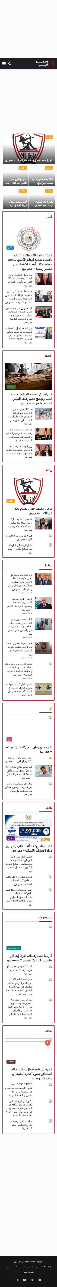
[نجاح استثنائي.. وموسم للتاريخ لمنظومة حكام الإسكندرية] (50, 1121)
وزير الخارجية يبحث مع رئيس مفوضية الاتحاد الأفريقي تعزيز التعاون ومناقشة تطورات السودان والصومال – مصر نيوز (20, 582)
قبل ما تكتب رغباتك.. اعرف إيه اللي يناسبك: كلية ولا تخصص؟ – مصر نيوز (29, 958)
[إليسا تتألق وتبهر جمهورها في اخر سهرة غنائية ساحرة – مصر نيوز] (50, 966)
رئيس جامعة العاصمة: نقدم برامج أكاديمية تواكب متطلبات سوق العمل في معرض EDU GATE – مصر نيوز (19, 897)
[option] (28, 171)
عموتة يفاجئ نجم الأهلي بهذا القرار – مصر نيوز (16, 182)
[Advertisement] (28, 29)
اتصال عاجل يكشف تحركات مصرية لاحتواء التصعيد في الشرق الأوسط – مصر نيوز (19, 687)
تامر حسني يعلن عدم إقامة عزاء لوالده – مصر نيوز (29, 749)
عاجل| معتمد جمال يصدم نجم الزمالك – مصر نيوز (29, 160)
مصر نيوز (17, 1261)
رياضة (48, 137)
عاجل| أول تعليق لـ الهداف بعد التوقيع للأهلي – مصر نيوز (44, 205)
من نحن (27, 1266)
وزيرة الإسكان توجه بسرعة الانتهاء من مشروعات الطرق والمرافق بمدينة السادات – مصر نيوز (19, 451)
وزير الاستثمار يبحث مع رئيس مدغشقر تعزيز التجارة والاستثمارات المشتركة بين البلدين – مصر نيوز (19, 435)
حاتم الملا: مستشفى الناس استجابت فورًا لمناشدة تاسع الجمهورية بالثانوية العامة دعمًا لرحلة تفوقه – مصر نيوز (18, 297)
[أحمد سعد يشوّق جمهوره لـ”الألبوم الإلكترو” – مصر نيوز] (50, 757)
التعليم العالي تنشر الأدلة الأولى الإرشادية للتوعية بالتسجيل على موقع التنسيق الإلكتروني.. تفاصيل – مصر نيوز (18, 864)
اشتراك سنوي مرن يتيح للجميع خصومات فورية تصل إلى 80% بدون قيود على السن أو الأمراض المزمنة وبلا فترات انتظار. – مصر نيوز (19, 1009)
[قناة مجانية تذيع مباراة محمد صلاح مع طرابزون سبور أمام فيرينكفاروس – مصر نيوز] (42, 175)
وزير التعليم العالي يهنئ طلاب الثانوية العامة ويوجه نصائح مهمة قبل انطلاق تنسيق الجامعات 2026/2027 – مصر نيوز (18, 335)
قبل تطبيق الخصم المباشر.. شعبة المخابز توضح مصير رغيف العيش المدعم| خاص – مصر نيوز (31, 399)
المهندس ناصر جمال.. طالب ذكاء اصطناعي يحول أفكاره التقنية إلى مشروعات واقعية (32, 1074)
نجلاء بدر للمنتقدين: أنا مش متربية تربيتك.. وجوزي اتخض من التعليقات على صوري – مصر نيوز (18, 789)
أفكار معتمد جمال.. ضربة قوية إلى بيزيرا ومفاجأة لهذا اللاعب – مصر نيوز (16, 207)
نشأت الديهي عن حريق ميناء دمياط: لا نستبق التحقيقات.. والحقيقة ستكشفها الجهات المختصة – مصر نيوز (18, 669)
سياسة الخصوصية (14, 1266)
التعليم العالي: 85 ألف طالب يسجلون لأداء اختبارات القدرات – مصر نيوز (19, 880)
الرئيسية (47, 1266)
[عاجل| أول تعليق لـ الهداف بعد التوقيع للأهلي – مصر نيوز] (42, 198)
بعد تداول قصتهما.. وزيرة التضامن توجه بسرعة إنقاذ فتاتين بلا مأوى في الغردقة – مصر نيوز (19, 280)
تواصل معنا (37, 1266)
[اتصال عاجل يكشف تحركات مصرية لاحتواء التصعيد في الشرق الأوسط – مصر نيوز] (43, 689)
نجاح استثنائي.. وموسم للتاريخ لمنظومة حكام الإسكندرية (21, 1124)
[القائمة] (4, 64)
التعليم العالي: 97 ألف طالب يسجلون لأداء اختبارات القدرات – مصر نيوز (29, 848)
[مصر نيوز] (45, 63)
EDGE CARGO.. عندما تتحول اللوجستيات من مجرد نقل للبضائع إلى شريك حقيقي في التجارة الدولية (18, 1090)
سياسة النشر (28, 1271)
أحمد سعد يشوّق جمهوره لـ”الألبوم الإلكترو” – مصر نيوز (18, 759)
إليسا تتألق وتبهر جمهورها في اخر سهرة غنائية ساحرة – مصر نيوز (19, 970)
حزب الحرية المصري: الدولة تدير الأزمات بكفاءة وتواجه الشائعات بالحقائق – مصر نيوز (19, 648)
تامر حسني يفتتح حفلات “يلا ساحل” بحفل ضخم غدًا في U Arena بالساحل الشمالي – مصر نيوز (19, 772)
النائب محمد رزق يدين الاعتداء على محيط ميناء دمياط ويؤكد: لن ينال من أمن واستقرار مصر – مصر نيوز (20, 626)
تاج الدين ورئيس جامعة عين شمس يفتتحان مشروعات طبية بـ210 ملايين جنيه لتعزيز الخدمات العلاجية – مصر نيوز (19, 315)
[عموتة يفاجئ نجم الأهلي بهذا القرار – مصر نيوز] (15, 175)
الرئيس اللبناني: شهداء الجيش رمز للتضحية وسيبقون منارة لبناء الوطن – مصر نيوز (19, 604)
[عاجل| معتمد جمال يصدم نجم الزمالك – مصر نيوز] (29, 149)
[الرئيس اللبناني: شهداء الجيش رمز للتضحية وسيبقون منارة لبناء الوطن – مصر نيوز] (43, 603)
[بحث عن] (9, 64)
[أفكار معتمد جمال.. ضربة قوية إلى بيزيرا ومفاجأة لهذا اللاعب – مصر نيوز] (15, 198)
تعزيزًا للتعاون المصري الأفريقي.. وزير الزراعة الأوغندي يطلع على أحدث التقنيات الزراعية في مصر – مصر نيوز (20, 416)
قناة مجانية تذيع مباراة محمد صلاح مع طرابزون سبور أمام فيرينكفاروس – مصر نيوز (20, 524)
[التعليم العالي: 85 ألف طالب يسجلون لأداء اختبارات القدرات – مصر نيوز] (50, 876)
